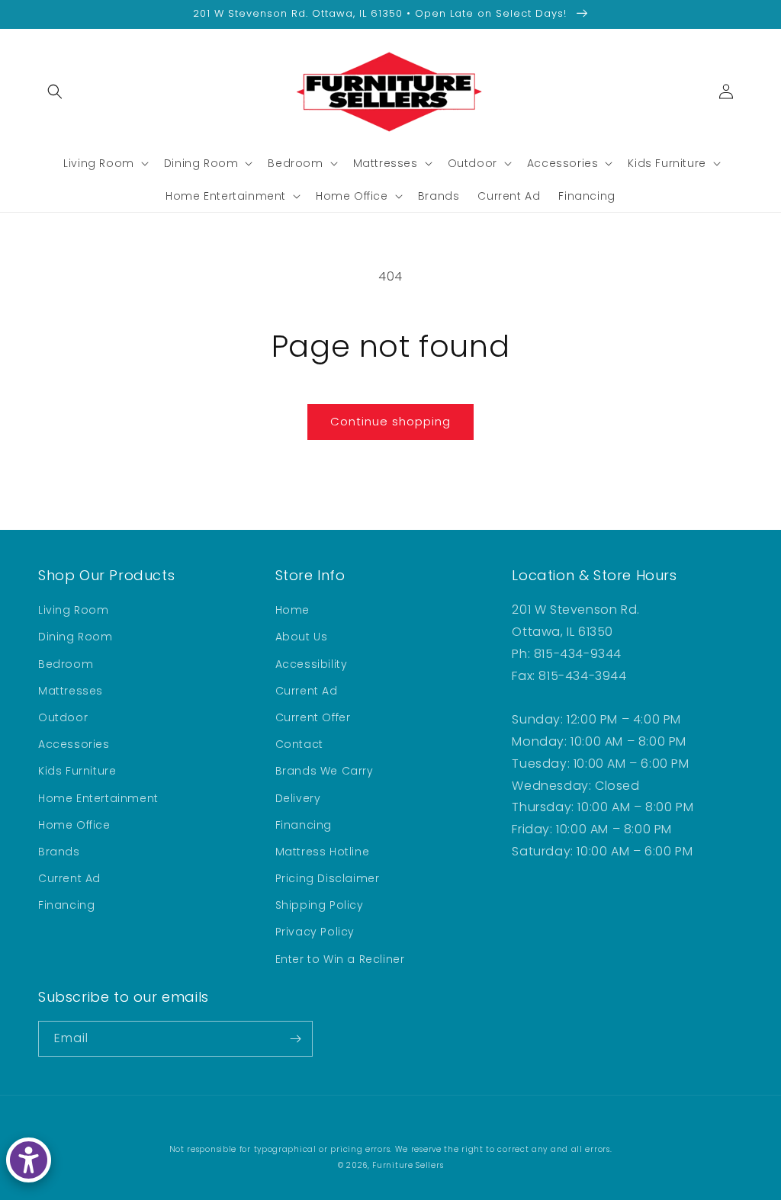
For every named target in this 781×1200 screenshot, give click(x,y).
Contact (299, 744)
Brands (59, 851)
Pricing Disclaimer (327, 878)
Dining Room (75, 636)
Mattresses (70, 690)
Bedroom (65, 664)
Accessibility (311, 664)
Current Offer (313, 717)
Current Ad (69, 878)
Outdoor (63, 717)
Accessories (74, 744)
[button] (55, 91)
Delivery (298, 798)
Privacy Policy (315, 931)
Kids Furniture (77, 770)
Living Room (73, 610)
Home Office (74, 825)
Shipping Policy (319, 905)
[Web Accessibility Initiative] (28, 1160)
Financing (66, 905)
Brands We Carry (324, 770)
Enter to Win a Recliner (340, 959)
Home (292, 610)
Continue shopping (390, 421)
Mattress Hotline (322, 851)
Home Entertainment (98, 798)
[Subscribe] (295, 1039)
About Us (301, 636)
